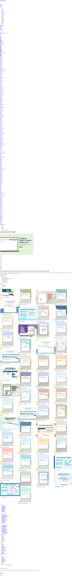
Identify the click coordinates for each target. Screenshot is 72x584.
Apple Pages (3, 549)
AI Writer (3, 518)
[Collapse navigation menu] (1, 32)
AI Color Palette (4, 527)
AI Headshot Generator (4, 526)
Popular (3, 554)
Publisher (3, 545)
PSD (2, 551)
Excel (2, 544)
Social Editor (3, 511)
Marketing (3, 535)
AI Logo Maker (4, 514)
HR (2, 537)
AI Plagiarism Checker (4, 531)
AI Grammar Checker (4, 532)
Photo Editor (3, 510)
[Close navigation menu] (1, 7)
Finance (3, 538)
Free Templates (3, 553)
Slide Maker (3, 508)
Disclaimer (3, 561)
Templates (3, 227)
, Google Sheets (4, 286)
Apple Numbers (4, 550)
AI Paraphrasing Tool (4, 530)
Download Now (2, 572)
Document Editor (4, 506)
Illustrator (3, 552)
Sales (2, 536)
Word (2, 543)
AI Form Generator (4, 519)
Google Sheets (3, 547)
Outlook (3, 546)
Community (3, 557)
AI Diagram (3, 521)
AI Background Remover (5, 529)
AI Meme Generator (4, 525)
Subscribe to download (3, 276)
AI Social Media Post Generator (5, 516)
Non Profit (3, 540)
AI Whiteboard (3, 520)
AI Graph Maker (4, 522)
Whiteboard (3, 509)
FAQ (2, 563)
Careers (3, 562)
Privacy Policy (3, 559)
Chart (2, 228)
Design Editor (3, 507)
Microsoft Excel (4, 285)
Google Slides (3, 548)
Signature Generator (4, 528)
